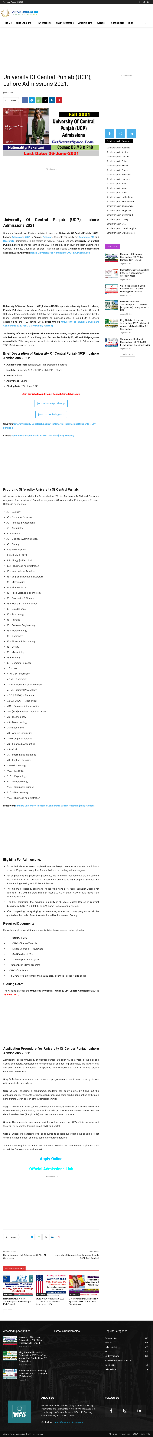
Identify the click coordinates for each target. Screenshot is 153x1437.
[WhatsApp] (39, 100)
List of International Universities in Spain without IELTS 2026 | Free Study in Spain (83, 1301)
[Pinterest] (59, 100)
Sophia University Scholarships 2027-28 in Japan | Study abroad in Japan (134, 273)
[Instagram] (144, 2)
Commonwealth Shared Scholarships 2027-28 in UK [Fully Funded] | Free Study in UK (135, 342)
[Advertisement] (73, 12)
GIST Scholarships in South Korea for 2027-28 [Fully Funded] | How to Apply (133, 289)
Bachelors (84, 237)
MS (93, 237)
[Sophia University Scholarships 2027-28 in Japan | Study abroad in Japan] (111, 273)
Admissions (8, 1294)
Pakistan (47, 237)
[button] (146, 23)
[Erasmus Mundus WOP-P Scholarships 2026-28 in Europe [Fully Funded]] (18, 1285)
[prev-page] (5, 1311)
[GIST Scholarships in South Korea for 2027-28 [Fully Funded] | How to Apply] (111, 289)
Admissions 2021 (21, 237)
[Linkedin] (148, 2)
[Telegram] (32, 100)
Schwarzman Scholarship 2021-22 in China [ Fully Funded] (42, 435)
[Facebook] (139, 2)
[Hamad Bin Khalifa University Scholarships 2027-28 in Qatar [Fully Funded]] (10, 1374)
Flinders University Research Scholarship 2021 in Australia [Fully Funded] (55, 805)
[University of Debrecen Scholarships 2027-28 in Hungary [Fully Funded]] (111, 257)
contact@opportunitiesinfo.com (68, 1422)
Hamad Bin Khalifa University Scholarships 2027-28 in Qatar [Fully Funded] (33, 1373)
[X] (45, 100)
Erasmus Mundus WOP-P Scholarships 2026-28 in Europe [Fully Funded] (16, 1301)
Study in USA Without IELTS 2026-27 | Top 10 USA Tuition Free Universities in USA (50, 1301)
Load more (126, 354)
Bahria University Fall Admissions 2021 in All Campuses (60, 252)
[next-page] (10, 1311)
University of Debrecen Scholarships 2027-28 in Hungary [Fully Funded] (131, 257)
